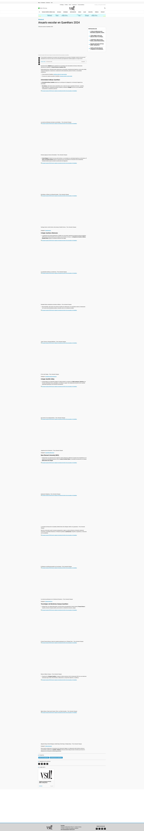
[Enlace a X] (99, 829)
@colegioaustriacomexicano (51, 376)
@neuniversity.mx (48, 601)
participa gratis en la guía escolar (60, 74)
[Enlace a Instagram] (102, 829)
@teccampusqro (48, 746)
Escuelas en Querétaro (43, 757)
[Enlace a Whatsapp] (105, 829)
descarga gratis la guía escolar (66, 76)
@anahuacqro (48, 230)
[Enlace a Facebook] (97, 829)
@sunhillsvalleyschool (49, 452)
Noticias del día (92, 28)
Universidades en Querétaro (56, 757)
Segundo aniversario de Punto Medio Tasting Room (45, 782)
